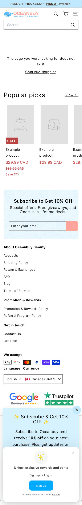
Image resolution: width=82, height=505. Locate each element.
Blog (7, 284)
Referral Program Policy (22, 316)
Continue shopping (41, 72)
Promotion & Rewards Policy (26, 309)
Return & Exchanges (19, 270)
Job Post (10, 341)
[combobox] (41, 25)
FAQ (7, 277)
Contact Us (12, 334)
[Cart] (66, 14)
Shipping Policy (16, 263)
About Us (11, 256)
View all (71, 95)
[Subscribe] (72, 226)
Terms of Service (17, 291)
